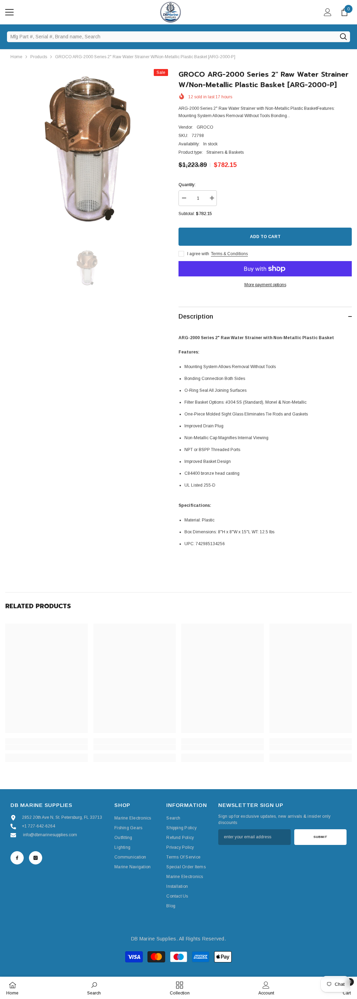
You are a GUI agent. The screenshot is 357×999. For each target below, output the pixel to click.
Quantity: (187, 184)
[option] (86, 150)
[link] (46, 747)
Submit (320, 837)
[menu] (9, 12)
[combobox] (171, 36)
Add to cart (265, 236)
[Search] (343, 36)
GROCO (205, 127)
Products (38, 56)
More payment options (265, 284)
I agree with (198, 253)
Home (16, 56)
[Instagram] (35, 857)
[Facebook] (17, 857)
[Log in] (328, 12)
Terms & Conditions (229, 253)
